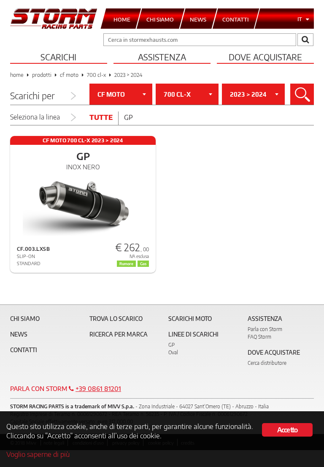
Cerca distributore (267, 363)
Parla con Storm (265, 329)
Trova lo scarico (116, 318)
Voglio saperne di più (38, 454)
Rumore (126, 263)
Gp (128, 117)
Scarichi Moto (190, 318)
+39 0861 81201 (98, 388)
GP (171, 345)
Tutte (101, 117)
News (18, 334)
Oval (173, 352)
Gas (143, 263)
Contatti (23, 349)
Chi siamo (25, 318)
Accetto (287, 430)
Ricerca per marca (118, 334)
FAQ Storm (259, 337)
